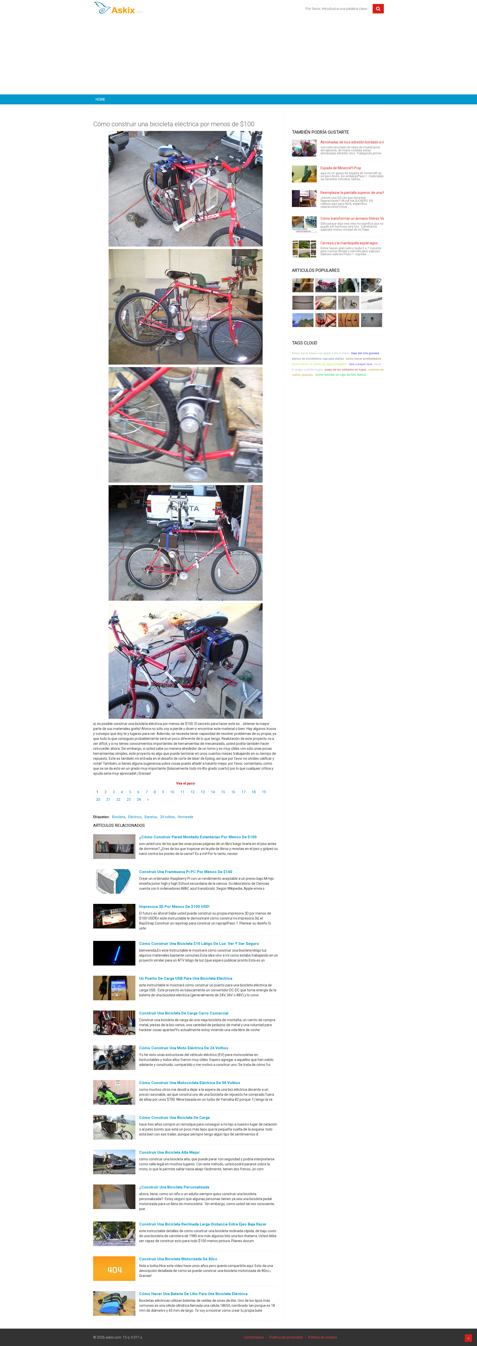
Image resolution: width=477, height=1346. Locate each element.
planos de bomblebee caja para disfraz (318, 358)
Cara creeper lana (360, 364)
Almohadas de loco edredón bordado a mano (355, 142)
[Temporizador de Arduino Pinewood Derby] (303, 285)
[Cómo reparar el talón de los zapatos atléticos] (349, 285)
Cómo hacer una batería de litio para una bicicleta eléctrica (193, 1294)
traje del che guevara (365, 353)
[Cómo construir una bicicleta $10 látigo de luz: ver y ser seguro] (114, 954)
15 (223, 792)
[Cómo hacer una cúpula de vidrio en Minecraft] (303, 320)
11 (182, 792)
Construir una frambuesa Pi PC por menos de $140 (185, 872)
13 (203, 792)
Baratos (151, 817)
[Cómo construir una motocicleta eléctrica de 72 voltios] (326, 285)
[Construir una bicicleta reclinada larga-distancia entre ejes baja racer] (114, 1235)
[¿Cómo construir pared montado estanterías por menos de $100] (114, 848)
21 (108, 799)
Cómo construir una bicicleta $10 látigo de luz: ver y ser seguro (199, 943)
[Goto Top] (468, 1338)
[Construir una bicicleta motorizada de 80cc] (114, 1270)
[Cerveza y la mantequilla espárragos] (304, 249)
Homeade (185, 817)
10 (172, 792)
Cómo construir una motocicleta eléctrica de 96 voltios (189, 1083)
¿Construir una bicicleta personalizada (174, 1187)
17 (243, 792)
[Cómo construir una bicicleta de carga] (114, 1128)
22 (118, 799)
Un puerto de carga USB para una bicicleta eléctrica (185, 978)
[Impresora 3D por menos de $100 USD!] (114, 917)
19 (264, 792)
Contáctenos (254, 1337)
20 (98, 799)
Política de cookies (322, 1337)
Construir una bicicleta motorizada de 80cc (178, 1259)
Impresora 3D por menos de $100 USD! (174, 906)
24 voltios (167, 817)
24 (139, 799)
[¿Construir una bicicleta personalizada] (114, 1198)
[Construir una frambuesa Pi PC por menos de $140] (114, 882)
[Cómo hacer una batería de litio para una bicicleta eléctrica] (114, 1304)
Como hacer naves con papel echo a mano (320, 353)
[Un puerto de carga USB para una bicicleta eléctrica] (114, 989)
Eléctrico (135, 817)
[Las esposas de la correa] (303, 302)
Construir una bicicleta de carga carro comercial (183, 1013)
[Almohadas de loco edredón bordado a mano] (304, 148)
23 (129, 799)
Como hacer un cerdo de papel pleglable (319, 364)
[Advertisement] (238, 56)
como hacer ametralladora (363, 358)
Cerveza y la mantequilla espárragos (349, 243)
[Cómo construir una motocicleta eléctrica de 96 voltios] (114, 1093)
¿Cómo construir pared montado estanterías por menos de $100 (198, 837)
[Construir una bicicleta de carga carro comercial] (114, 1024)
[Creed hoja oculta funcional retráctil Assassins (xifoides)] (371, 302)
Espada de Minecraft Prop (340, 168)
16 (233, 792)
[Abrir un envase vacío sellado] (326, 302)
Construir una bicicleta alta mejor (169, 1152)
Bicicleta (118, 817)
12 (193, 792)
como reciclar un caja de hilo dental (340, 375)
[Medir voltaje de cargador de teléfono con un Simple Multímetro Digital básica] (326, 320)
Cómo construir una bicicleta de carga (174, 1117)
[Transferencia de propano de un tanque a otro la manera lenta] (371, 285)
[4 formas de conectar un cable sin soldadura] (349, 320)
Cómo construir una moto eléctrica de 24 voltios (183, 1048)
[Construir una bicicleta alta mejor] (114, 1163)
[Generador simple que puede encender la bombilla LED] (371, 320)
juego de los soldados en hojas (345, 369)
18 (254, 792)
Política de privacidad (286, 1337)
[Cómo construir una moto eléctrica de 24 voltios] (114, 1059)
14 (213, 792)
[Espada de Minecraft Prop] (304, 174)
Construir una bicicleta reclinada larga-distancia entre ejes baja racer (203, 1224)
